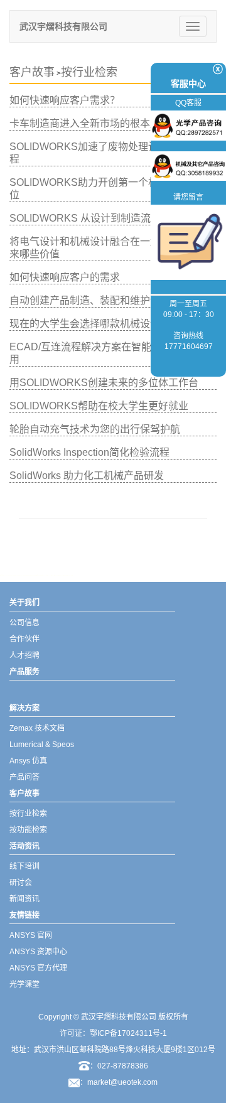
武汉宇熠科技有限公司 (63, 26)
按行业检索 (89, 72)
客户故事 (32, 72)
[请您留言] (188, 241)
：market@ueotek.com (119, 1082)
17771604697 (188, 346)
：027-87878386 (119, 1066)
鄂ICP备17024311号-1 (128, 1033)
